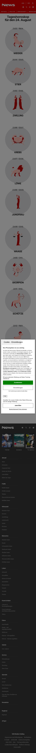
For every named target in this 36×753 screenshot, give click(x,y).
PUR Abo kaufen (18, 405)
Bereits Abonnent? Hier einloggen (18, 409)
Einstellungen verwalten (18, 388)
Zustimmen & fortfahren (18, 383)
